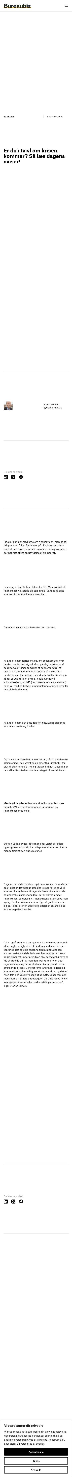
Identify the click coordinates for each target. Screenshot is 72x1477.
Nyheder (9, 116)
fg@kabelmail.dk (52, 407)
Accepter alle (36, 1451)
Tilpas (36, 1460)
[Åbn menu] (66, 6)
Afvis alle (36, 1469)
